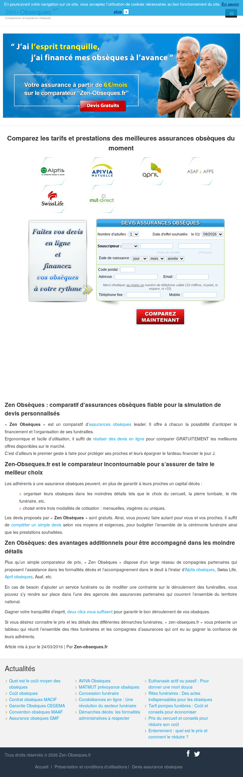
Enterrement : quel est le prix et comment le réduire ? (177, 733)
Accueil (41, 767)
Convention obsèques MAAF (36, 712)
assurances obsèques (110, 424)
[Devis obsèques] (121, 75)
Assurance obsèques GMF (34, 718)
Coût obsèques (23, 693)
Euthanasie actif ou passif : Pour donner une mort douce (178, 684)
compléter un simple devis (36, 525)
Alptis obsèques (200, 569)
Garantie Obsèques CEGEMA (37, 705)
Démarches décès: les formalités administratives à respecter (109, 715)
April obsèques (19, 576)
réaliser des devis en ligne (118, 439)
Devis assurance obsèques (157, 767)
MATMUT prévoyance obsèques (109, 687)
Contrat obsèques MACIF (33, 699)
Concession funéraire (99, 693)
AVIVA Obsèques (95, 681)
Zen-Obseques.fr (75, 755)
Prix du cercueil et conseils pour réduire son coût (178, 721)
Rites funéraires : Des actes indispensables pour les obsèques (180, 696)
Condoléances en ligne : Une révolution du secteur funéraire (107, 702)
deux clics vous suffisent (90, 611)
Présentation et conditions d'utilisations (91, 767)
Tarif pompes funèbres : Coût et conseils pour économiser (178, 709)
